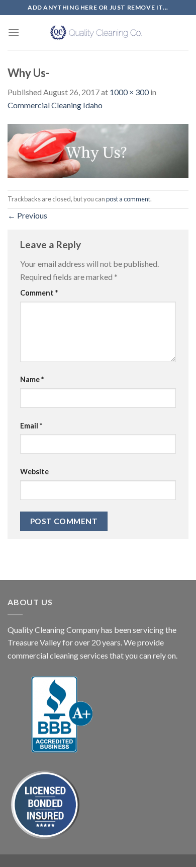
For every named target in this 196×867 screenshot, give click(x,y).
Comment (39, 292)
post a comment (128, 199)
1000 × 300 (129, 92)
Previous (27, 215)
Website (34, 471)
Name (32, 379)
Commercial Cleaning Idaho (55, 105)
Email (31, 425)
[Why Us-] (98, 150)
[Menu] (14, 32)
